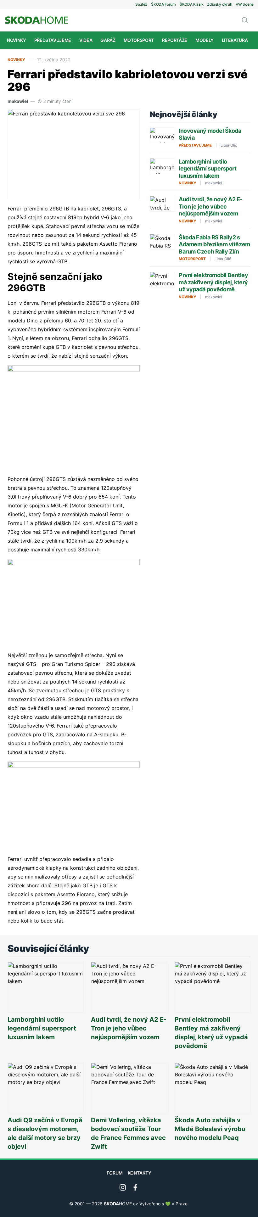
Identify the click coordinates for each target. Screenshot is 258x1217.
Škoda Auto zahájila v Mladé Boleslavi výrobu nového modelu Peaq (210, 1129)
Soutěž (141, 4)
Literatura (235, 40)
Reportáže (174, 40)
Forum (115, 1172)
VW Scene (245, 4)
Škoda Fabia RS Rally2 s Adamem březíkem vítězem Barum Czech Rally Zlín (214, 244)
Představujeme (52, 40)
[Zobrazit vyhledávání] (244, 20)
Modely (204, 40)
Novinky (16, 40)
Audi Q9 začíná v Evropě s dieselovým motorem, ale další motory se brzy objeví (45, 1133)
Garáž (107, 40)
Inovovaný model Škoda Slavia (210, 134)
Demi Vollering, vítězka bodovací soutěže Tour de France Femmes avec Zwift (128, 1133)
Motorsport (139, 40)
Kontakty (139, 1172)
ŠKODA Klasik (191, 4)
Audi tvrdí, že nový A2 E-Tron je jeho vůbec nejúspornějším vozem (210, 206)
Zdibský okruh (219, 4)
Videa (85, 40)
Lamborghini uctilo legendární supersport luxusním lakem (208, 168)
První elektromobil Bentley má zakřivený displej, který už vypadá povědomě (213, 282)
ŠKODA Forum (163, 4)
